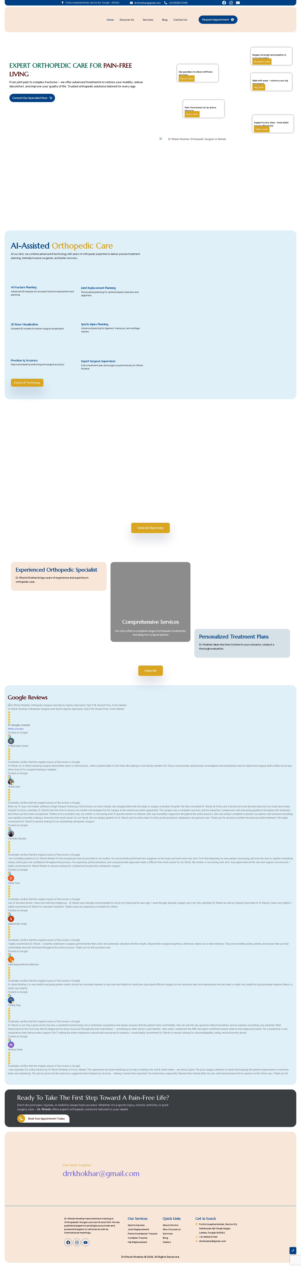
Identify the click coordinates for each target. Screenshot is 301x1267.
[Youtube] (238, 3)
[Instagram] (231, 3)
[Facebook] (224, 3)
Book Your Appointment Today (46, 1118)
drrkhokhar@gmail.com (101, 1173)
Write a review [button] (16, 728)
